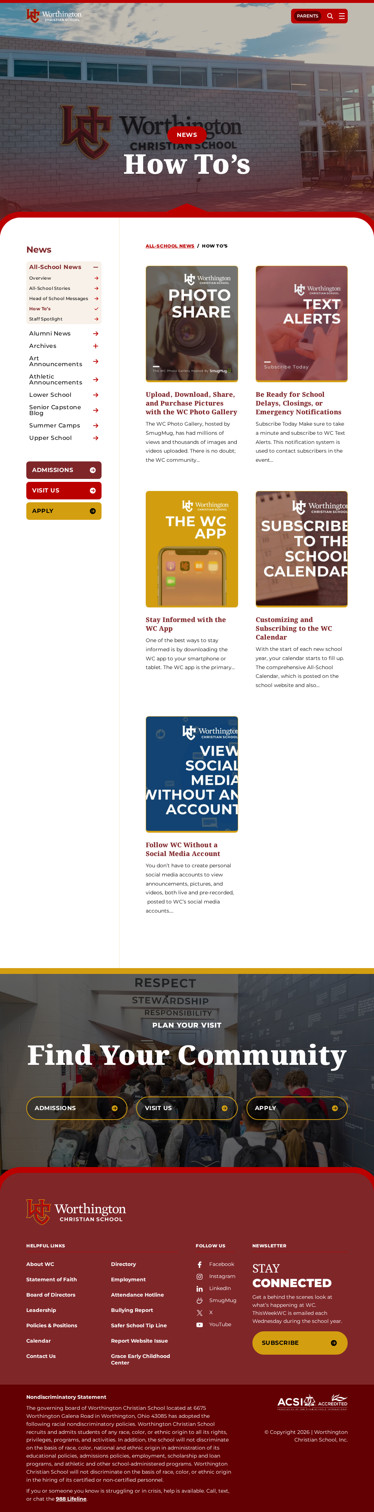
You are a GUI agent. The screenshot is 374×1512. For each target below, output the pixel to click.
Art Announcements (55, 361)
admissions (55, 1108)
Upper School (50, 437)
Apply (43, 510)
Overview (40, 278)
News (187, 134)
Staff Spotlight (45, 319)
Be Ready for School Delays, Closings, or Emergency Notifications (298, 403)
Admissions (52, 470)
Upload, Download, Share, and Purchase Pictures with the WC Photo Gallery (192, 403)
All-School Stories (49, 288)
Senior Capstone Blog (55, 410)
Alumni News (50, 333)
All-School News (55, 267)
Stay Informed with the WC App (186, 624)
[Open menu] (342, 16)
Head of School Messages (58, 298)
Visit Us (45, 490)
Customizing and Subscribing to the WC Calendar (294, 628)
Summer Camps (54, 425)
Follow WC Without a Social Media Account (183, 849)
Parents (307, 16)
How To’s (39, 308)
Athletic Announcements (55, 379)
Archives (42, 345)
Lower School (50, 394)
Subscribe (280, 1342)
